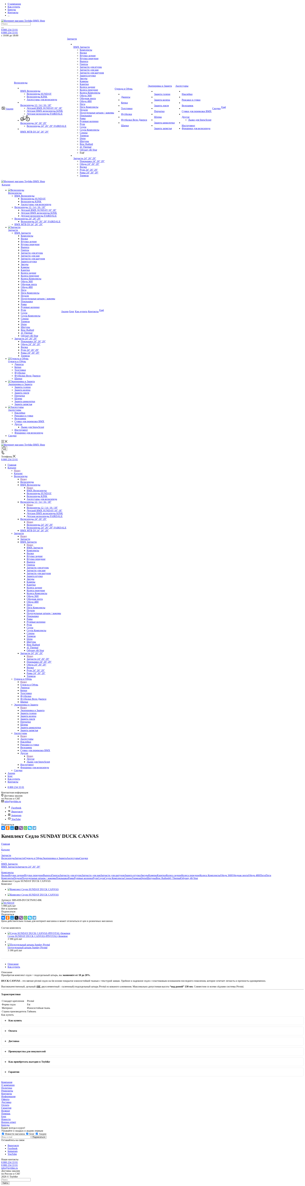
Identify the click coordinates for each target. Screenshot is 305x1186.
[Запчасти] (34, 227)
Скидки (84, 858)
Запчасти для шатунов (113, 875)
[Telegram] (34, 828)
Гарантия (13, 1072)
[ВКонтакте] (3, 828)
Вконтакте (17, 811)
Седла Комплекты (114, 878)
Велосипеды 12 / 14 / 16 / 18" (42, 507)
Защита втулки (133, 875)
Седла (101, 878)
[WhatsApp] (25, 828)
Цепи (144, 878)
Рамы (71, 878)
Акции (42, 1134)
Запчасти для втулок (71, 875)
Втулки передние (33, 875)
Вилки (4, 875)
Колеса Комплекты (210, 875)
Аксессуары (26, 739)
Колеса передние (190, 875)
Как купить (15, 1020)
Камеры (152, 875)
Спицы (128, 878)
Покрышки (62, 878)
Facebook (16, 807)
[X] (16, 828)
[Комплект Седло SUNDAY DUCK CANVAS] (33, 889)
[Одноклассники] (8, 828)
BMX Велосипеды (37, 490)
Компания (6, 1082)
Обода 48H (254, 875)
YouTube (16, 819)
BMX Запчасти (35, 547)
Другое (30, 759)
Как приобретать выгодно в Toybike (29, 1061)
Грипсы (55, 875)
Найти (5, 1183)
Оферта (5, 1099)
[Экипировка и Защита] (34, 381)
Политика (6, 1088)
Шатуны (151, 878)
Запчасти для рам (91, 875)
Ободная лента (240, 875)
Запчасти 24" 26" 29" (38, 659)
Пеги (263, 875)
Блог (3, 1116)
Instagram (16, 815)
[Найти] (2, 27)
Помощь (5, 1113)
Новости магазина (15, 1134)
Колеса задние (173, 875)
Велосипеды (27, 482)
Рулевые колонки (83, 878)
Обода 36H (226, 875)
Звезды (144, 875)
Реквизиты (7, 1090)
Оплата (12, 1030)
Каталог (18, 473)
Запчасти (25, 539)
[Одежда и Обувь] (34, 358)
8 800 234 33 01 (9, 29)
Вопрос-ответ (8, 1122)
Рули (95, 878)
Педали (18, 878)
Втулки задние (16, 875)
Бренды (5, 1125)
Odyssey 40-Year (189, 878)
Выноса (47, 875)
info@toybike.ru (12, 801)
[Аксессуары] (34, 407)
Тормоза (136, 878)
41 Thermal (175, 878)
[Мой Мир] (12, 828)
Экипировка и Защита (32, 710)
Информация (8, 1096)
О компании (8, 1085)
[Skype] (30, 828)
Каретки (161, 875)
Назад (17, 470)
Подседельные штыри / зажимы (39, 878)
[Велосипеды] (34, 190)
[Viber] (21, 828)
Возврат (5, 1110)
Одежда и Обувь (29, 684)
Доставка (13, 1041)
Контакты (6, 1093)
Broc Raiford (162, 878)
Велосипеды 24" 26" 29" (40, 524)
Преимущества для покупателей (27, 1051)
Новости (6, 1119)
